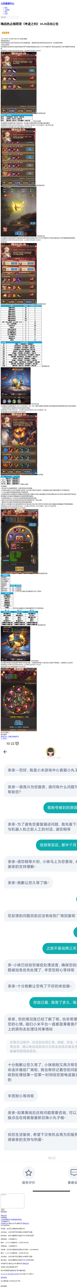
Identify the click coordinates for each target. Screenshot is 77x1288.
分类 (6, 13)
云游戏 (7, 9)
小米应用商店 (5, 1219)
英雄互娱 (19, 1219)
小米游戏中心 (7, 3)
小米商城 (13, 1219)
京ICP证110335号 (13, 1274)
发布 (3, 1209)
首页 (6, 7)
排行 (6, 11)
